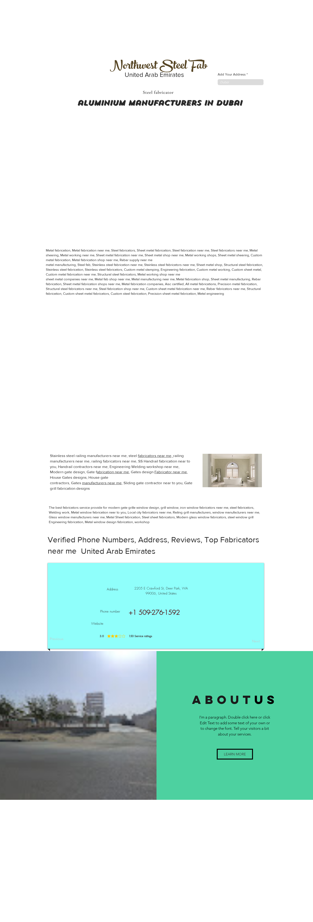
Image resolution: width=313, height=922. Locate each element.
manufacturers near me (102, 483)
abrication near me (113, 472)
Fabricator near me (170, 472)
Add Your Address (232, 74)
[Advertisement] (34, 28)
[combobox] (241, 82)
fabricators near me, (155, 455)
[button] (235, 754)
